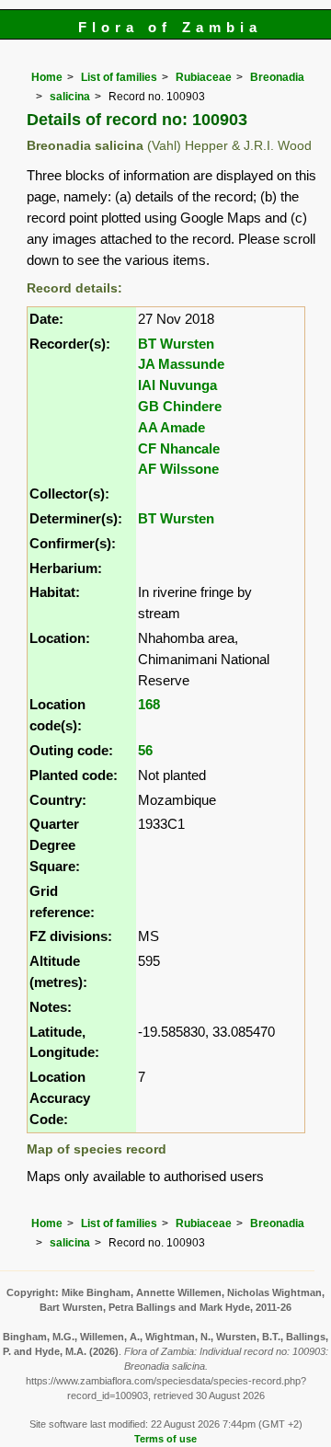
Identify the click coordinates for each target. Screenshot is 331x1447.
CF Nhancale (179, 448)
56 (145, 750)
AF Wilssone (178, 469)
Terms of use (165, 1438)
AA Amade (171, 427)
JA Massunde (181, 364)
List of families (119, 77)
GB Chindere (180, 406)
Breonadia (277, 77)
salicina (70, 96)
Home (47, 77)
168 (149, 704)
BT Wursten (176, 343)
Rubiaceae (204, 77)
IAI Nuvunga (177, 385)
